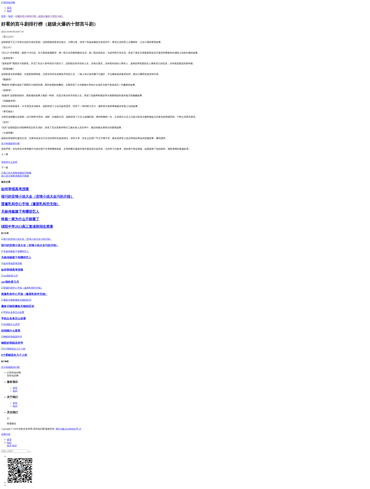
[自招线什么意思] (10, 324)
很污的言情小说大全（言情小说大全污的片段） (37, 196)
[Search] (29, 451)
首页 (9, 8)
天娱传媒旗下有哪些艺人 (20, 211)
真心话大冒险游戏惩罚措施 (15, 176)
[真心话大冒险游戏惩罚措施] (16, 173)
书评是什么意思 (9, 162)
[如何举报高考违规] (11, 263)
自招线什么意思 (10, 330)
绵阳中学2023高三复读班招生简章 (27, 226)
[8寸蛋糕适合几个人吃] (13, 349)
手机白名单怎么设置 (13, 318)
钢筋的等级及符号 (12, 342)
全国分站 (5, 434)
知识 (9, 11)
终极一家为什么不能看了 (20, 219)
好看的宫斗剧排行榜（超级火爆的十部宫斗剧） (39, 16)
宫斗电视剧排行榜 (10, 143)
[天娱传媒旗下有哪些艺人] (15, 251)
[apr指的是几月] (9, 276)
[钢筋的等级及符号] (11, 336)
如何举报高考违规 (15, 189)
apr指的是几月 (10, 281)
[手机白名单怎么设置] (12, 312)
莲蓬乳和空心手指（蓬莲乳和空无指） (30, 204)
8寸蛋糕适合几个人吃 (14, 355)
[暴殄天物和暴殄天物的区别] (16, 300)
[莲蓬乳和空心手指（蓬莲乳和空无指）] (22, 288)
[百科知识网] (8, 2)
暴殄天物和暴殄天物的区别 (17, 306)
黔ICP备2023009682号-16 (68, 429)
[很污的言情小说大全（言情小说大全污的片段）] (26, 239)
